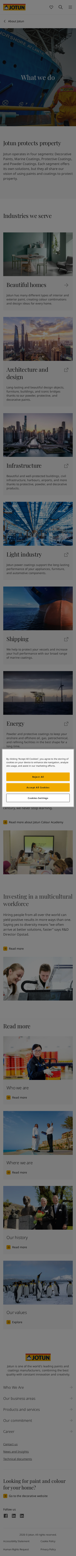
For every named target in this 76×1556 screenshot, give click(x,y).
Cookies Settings (38, 797)
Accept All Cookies (38, 787)
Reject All (38, 776)
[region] (38, 778)
